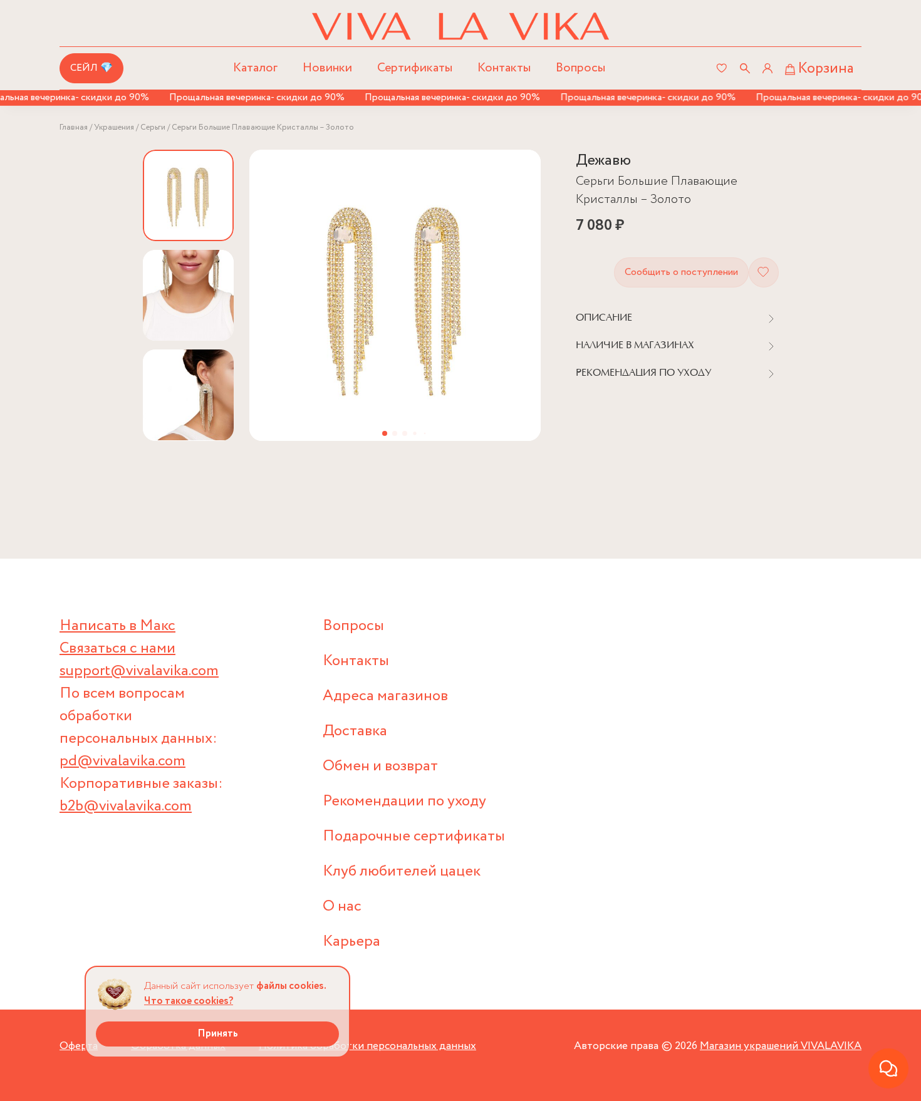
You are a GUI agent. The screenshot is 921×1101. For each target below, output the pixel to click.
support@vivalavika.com (139, 671)
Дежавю (603, 161)
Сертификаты (414, 68)
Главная (74, 127)
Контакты (504, 68)
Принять (217, 1033)
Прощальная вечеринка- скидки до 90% (244, 97)
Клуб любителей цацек (402, 871)
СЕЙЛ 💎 (91, 68)
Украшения (114, 127)
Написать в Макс (117, 626)
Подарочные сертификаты (414, 836)
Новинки (327, 68)
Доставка (355, 731)
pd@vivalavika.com (122, 761)
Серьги (152, 127)
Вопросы (580, 68)
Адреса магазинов (385, 696)
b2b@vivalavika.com (126, 806)
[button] (384, 433)
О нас (342, 907)
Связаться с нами (117, 648)
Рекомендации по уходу (404, 801)
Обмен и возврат (380, 766)
